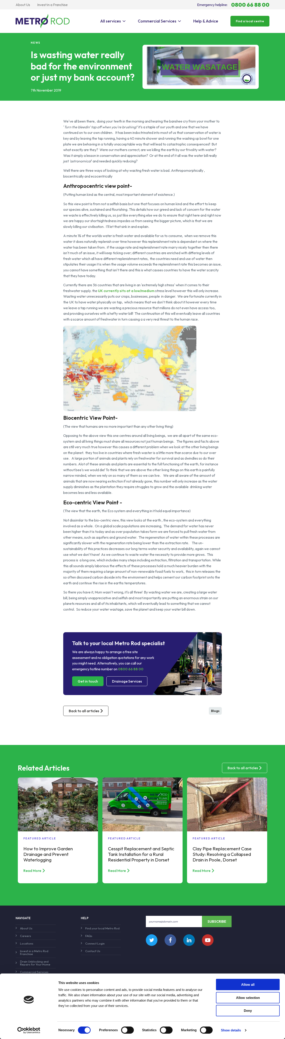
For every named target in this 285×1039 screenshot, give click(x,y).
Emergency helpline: (233, 4)
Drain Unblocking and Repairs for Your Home (35, 963)
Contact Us (92, 951)
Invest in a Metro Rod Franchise (34, 952)
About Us (23, 4)
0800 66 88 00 (130, 669)
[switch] (127, 1030)
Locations (26, 943)
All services (110, 21)
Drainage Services (127, 681)
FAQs (88, 936)
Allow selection (248, 998)
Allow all (247, 984)
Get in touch (88, 681)
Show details (231, 1030)
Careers (25, 936)
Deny (248, 1010)
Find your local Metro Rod (102, 928)
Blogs (215, 711)
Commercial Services (157, 21)
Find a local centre (250, 21)
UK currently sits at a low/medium (126, 290)
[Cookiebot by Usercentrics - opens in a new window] (28, 1030)
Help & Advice (205, 21)
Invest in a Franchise (52, 4)
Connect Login (95, 943)
